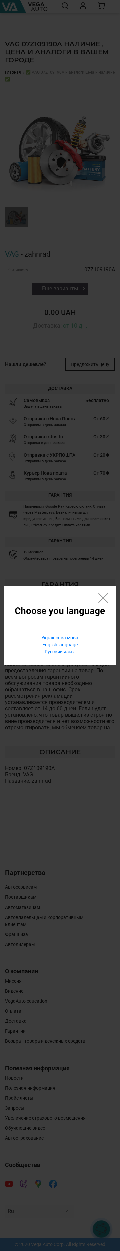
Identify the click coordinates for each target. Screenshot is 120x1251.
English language (60, 644)
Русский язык (60, 651)
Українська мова (59, 637)
